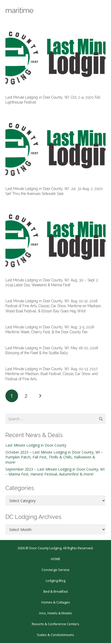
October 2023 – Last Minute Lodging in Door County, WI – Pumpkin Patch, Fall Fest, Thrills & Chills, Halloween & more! (54, 457)
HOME (55, 559)
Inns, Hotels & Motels (55, 613)
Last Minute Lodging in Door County (35, 445)
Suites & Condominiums (55, 635)
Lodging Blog (55, 580)
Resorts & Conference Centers (55, 624)
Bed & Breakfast (55, 591)
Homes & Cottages (55, 602)
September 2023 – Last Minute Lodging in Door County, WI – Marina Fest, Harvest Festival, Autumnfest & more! (55, 472)
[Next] (40, 396)
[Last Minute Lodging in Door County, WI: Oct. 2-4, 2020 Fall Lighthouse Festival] (55, 58)
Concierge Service (55, 570)
